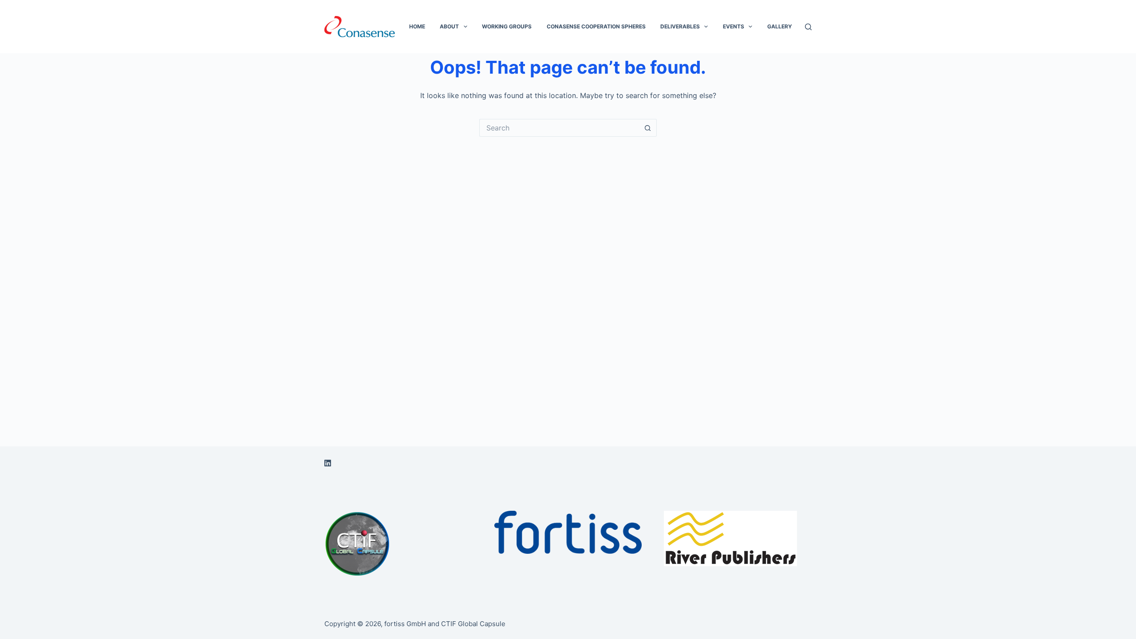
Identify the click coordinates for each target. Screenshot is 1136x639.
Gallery (779, 26)
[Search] (808, 27)
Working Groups (507, 26)
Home (417, 26)
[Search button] (648, 128)
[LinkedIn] (327, 463)
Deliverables (680, 26)
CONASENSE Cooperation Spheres (596, 26)
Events (733, 26)
